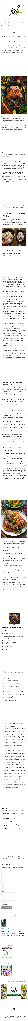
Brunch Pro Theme (15, 1016)
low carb (17, 858)
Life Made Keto (14, 10)
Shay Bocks (24, 1016)
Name (3, 886)
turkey (23, 858)
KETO (12, 858)
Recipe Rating (5, 902)
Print (15, 624)
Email (2, 891)
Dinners (18, 856)
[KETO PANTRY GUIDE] (6, 975)
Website (3, 897)
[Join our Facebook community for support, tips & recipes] (14, 999)
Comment (4, 870)
